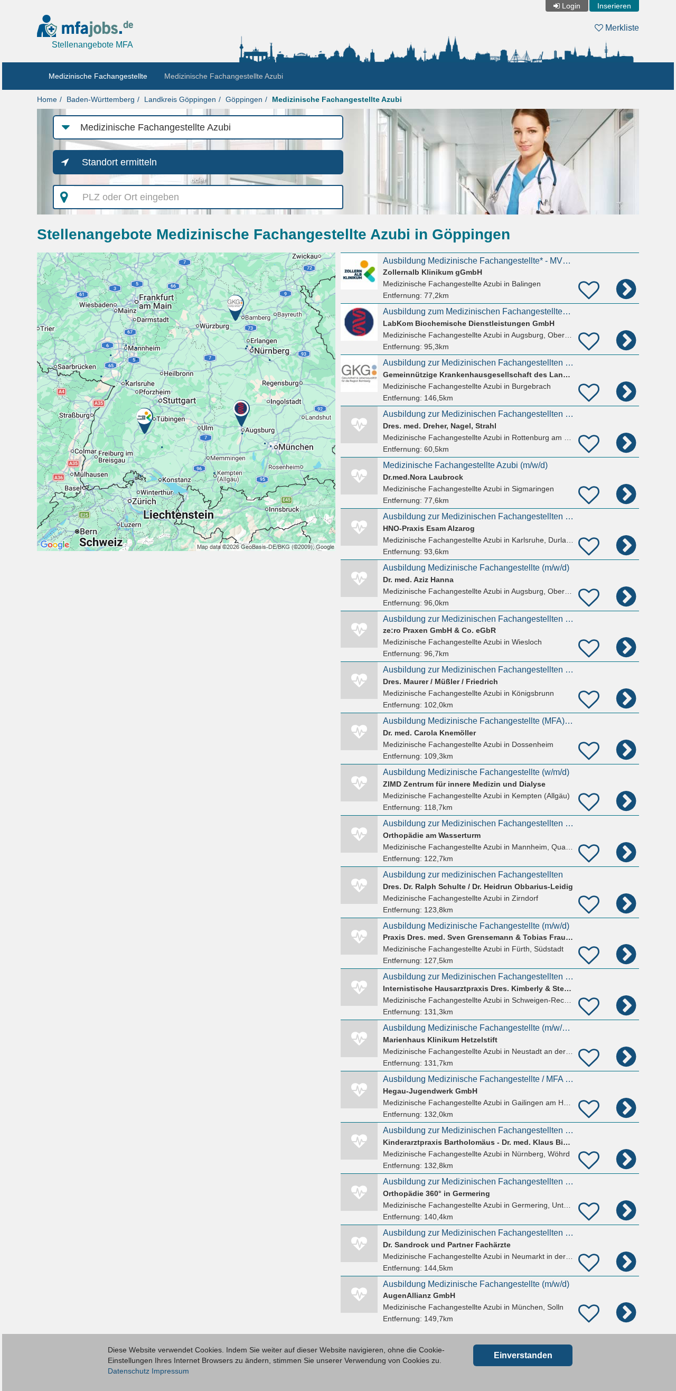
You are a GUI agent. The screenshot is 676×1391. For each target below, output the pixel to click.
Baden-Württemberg (101, 99)
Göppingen (244, 99)
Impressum (170, 1371)
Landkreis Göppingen (180, 99)
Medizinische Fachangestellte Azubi (223, 76)
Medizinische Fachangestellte (98, 76)
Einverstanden (523, 1355)
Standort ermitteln (119, 162)
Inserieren (614, 6)
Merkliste (621, 27)
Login (571, 6)
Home (47, 99)
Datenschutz (128, 1371)
